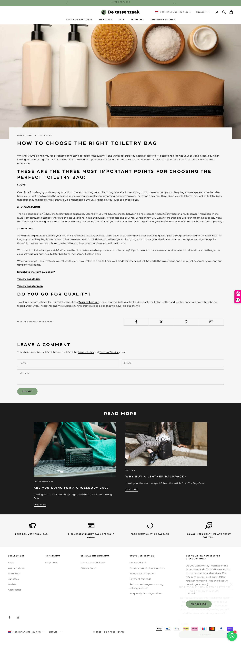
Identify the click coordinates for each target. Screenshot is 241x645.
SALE (122, 20)
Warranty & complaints (143, 573)
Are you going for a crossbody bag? (71, 487)
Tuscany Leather (89, 302)
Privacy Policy (86, 352)
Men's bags (14, 573)
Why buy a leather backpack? (155, 476)
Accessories (14, 589)
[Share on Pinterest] (186, 321)
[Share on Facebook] (136, 321)
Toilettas (45, 135)
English (201, 12)
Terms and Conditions (93, 562)
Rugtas (130, 470)
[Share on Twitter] (161, 321)
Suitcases (13, 578)
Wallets (12, 584)
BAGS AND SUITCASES (79, 20)
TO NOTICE (105, 20)
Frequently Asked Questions (146, 593)
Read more (40, 504)
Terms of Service (109, 352)
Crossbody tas (44, 482)
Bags (11, 562)
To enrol (204, 630)
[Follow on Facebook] (9, 617)
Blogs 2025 (51, 562)
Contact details (138, 562)
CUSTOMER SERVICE (163, 20)
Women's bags (16, 568)
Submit (27, 391)
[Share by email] (211, 321)
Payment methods (140, 578)
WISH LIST (137, 20)
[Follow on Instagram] (18, 617)
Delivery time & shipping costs (147, 568)
